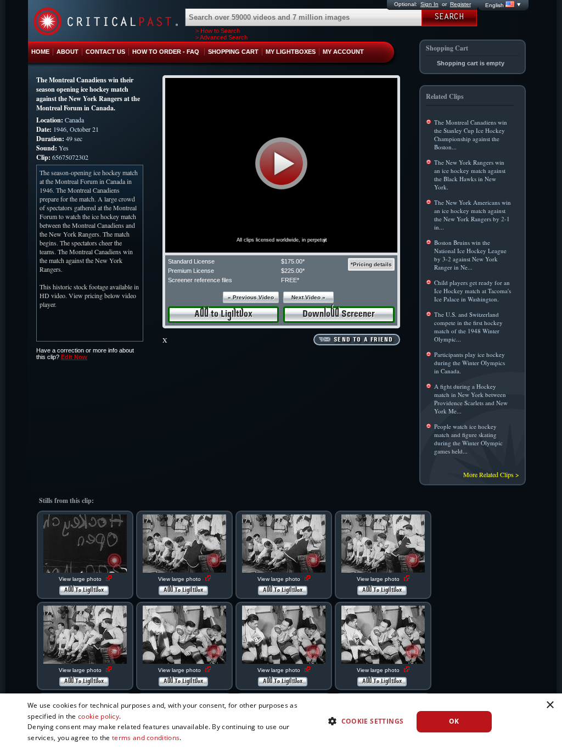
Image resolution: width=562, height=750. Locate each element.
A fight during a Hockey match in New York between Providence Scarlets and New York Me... (471, 398)
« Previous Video (251, 297)
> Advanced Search (221, 37)
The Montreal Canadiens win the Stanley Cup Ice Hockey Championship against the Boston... (470, 134)
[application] (281, 165)
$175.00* (293, 261)
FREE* (290, 280)
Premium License (191, 270)
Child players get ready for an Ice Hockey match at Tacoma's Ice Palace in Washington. (472, 290)
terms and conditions (145, 737)
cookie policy (98, 716)
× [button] (550, 705)
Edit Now (74, 357)
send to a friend (363, 340)
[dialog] (281, 721)
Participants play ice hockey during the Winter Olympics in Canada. (469, 362)
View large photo (81, 579)
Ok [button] (454, 721)
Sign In (429, 4)
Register (460, 4)
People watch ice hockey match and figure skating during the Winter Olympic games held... (468, 438)
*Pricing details (371, 264)
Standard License (191, 261)
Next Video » (308, 297)
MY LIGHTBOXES (290, 51)
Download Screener (338, 314)
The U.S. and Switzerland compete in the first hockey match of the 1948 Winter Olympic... (468, 326)
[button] (281, 163)
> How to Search (217, 30)
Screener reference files (200, 280)
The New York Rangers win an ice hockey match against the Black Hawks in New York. (469, 174)
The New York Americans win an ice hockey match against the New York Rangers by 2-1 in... (472, 214)
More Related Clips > (491, 474)
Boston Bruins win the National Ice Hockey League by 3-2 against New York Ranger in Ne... (470, 254)
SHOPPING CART (233, 51)
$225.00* (293, 270)
